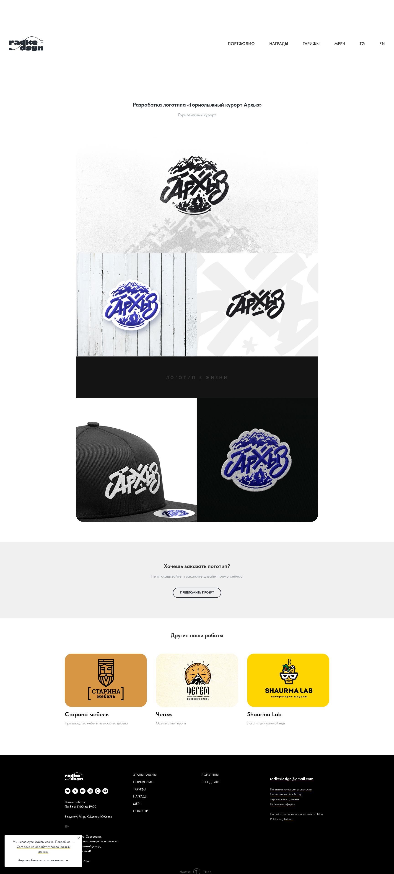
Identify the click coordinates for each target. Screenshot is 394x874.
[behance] (83, 791)
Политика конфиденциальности (291, 789)
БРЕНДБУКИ (211, 782)
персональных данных (284, 799)
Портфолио (241, 43)
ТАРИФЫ (139, 789)
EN (382, 43)
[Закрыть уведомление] (78, 838)
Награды (278, 43)
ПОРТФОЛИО (143, 782)
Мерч (339, 43)
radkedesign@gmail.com (291, 778)
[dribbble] (90, 791)
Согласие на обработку (285, 794)
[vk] (67, 791)
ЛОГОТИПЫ (210, 775)
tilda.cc (288, 819)
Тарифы (311, 43)
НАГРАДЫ (140, 796)
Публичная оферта (282, 804)
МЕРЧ (137, 803)
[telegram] (75, 791)
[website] (98, 791)
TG (362, 43)
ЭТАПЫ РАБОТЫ (145, 775)
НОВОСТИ (140, 811)
